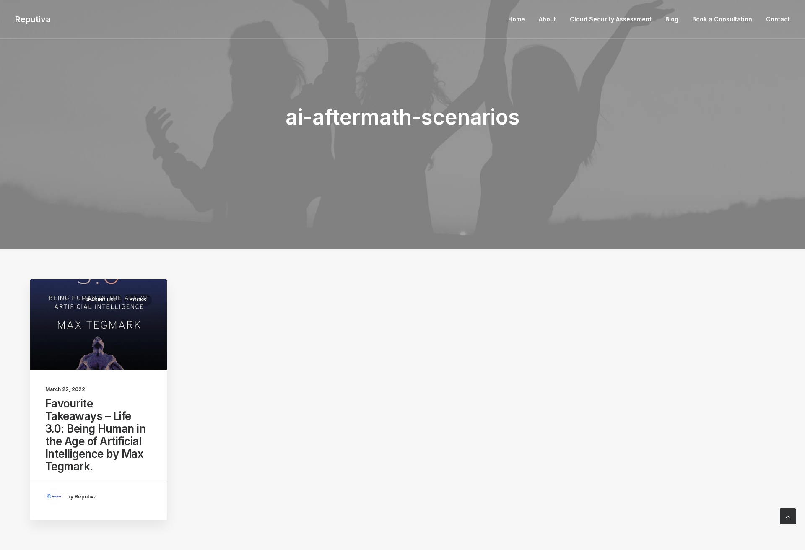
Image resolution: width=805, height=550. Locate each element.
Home (516, 19)
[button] (98, 324)
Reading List (101, 300)
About (547, 19)
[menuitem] (519, 19)
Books (138, 300)
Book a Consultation (722, 19)
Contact (778, 19)
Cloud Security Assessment (611, 19)
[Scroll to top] (788, 515)
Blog (671, 19)
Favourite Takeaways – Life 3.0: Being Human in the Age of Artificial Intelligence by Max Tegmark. (95, 434)
